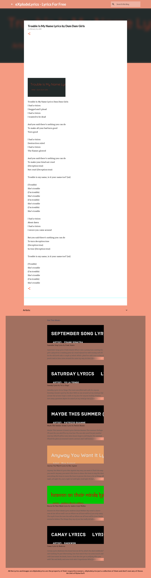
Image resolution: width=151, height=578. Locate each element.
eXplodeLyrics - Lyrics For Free (40, 4)
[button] (29, 33)
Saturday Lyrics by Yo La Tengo (58, 385)
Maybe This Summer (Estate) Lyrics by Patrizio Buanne (66, 425)
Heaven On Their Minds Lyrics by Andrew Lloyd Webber (66, 506)
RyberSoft (80, 573)
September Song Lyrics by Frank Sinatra (60, 345)
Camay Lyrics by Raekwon (56, 546)
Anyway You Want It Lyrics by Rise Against (62, 466)
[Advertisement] (75, 55)
